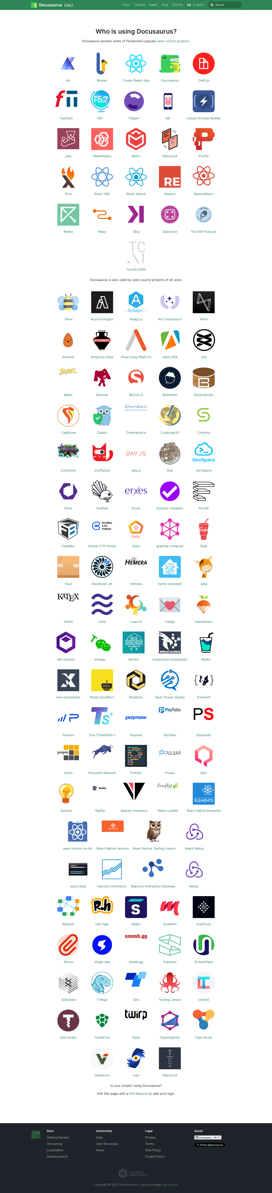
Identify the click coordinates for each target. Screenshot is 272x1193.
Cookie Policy (154, 1156)
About (100, 1150)
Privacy (150, 1137)
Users (153, 5)
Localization (55, 1150)
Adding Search (57, 1156)
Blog (165, 5)
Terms (149, 1144)
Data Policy (153, 1150)
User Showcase (107, 1144)
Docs (126, 5)
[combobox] (225, 5)
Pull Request (138, 1094)
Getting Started (57, 1137)
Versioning (54, 1144)
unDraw (172, 1184)
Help (99, 1137)
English (198, 5)
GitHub (177, 5)
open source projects (173, 41)
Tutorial (139, 5)
